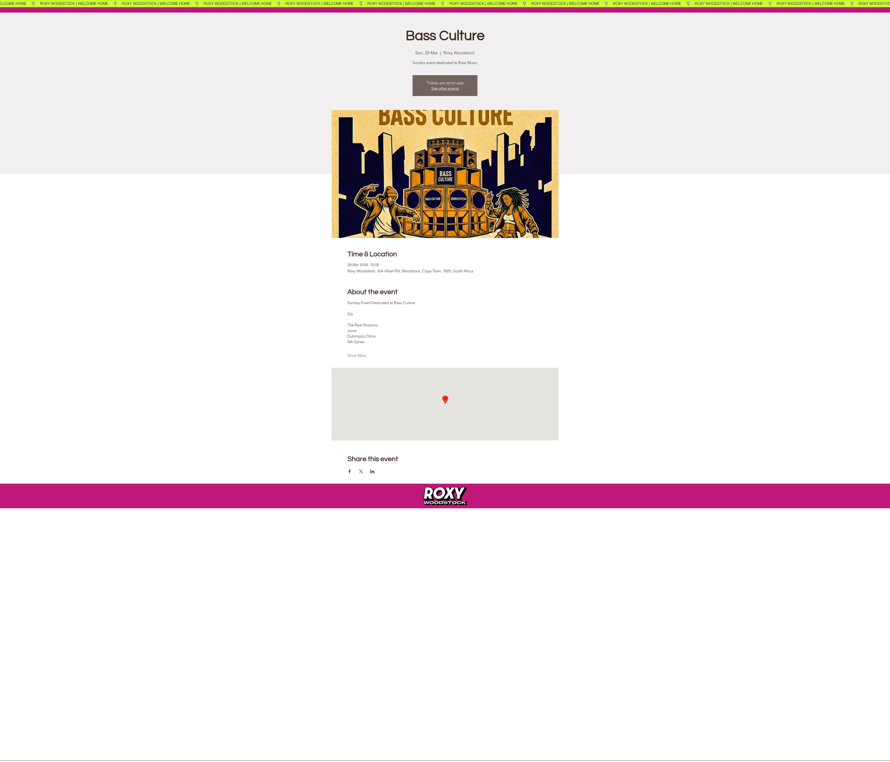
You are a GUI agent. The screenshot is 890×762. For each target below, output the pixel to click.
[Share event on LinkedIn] (372, 471)
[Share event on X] (361, 471)
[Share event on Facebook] (349, 471)
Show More (356, 355)
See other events (445, 88)
